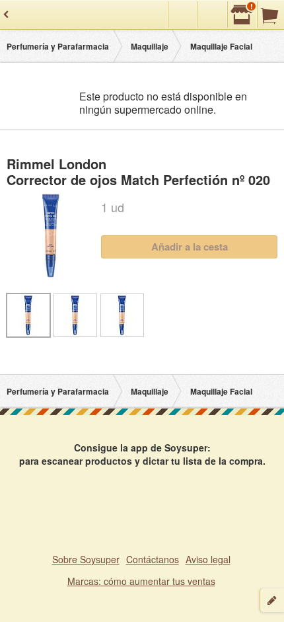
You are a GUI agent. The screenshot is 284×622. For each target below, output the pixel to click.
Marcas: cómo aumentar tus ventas (141, 581)
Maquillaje (149, 46)
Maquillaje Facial (221, 46)
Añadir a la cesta (189, 246)
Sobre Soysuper (86, 559)
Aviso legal (208, 559)
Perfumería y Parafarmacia (58, 46)
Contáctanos (152, 559)
